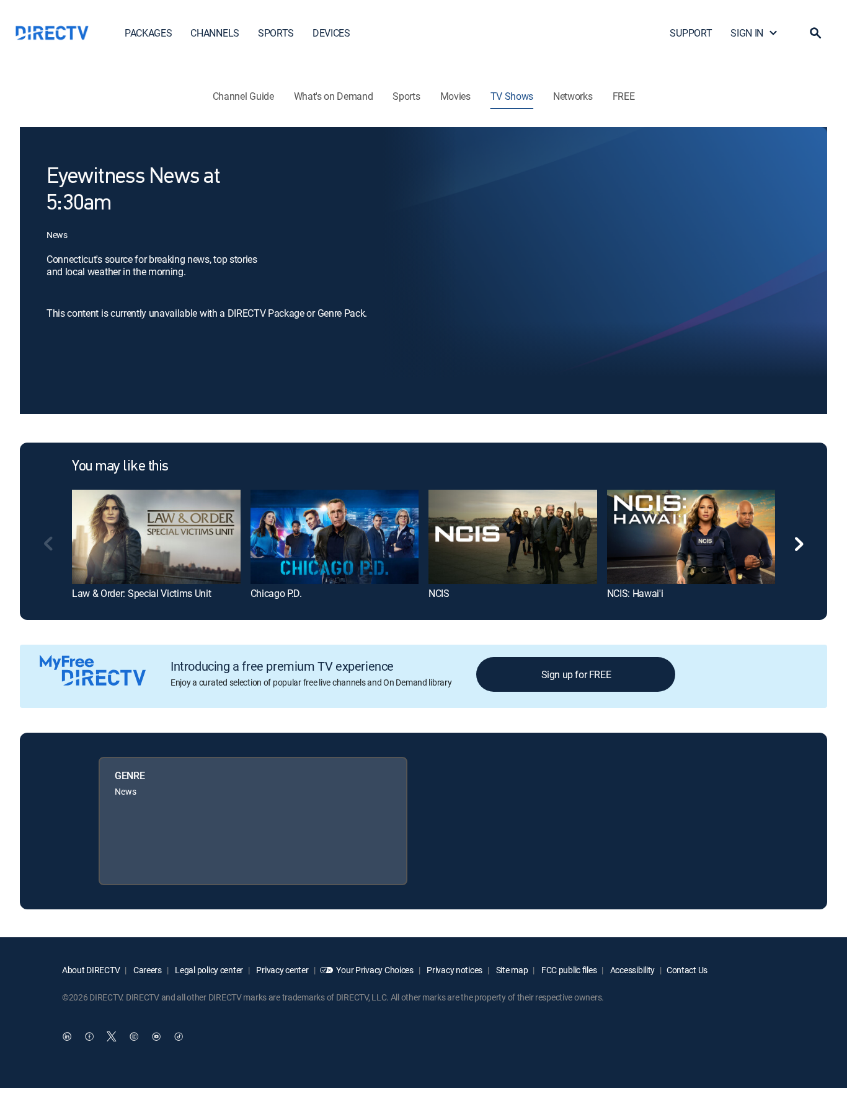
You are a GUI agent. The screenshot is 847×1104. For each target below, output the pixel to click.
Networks (572, 96)
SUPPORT (691, 33)
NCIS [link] (439, 593)
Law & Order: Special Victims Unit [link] (141, 593)
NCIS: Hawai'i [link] (635, 593)
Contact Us (687, 970)
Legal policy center (208, 970)
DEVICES (331, 33)
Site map (511, 970)
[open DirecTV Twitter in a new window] (112, 1036)
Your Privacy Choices (374, 970)
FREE (624, 96)
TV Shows (511, 96)
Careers (146, 970)
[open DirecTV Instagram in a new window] (134, 1036)
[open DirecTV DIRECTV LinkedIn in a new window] (67, 1036)
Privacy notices (454, 970)
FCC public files (567, 970)
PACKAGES (148, 33)
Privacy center (282, 970)
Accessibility (631, 970)
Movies (455, 96)
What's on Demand (333, 96)
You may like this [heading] (120, 466)
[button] (815, 32)
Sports (406, 96)
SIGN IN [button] (746, 33)
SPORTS (276, 33)
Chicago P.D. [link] (276, 593)
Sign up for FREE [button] (576, 674)
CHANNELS (214, 33)
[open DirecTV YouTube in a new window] (156, 1036)
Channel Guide (243, 96)
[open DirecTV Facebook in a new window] (89, 1036)
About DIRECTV (91, 970)
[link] (156, 537)
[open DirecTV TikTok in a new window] (179, 1036)
